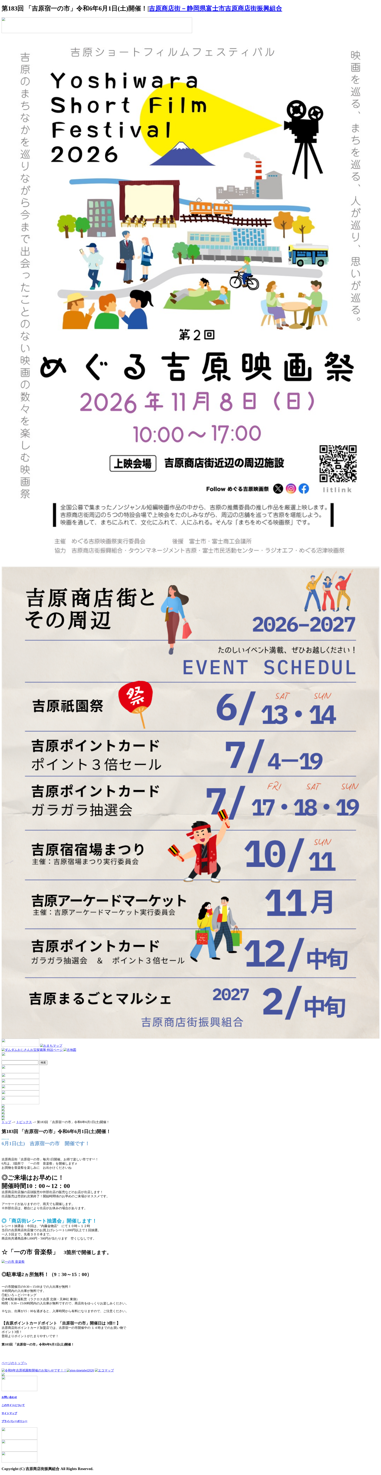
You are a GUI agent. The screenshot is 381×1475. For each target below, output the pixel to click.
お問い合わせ (9, 1397)
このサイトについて (13, 1405)
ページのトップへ (14, 1363)
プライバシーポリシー (14, 1421)
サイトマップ (9, 1413)
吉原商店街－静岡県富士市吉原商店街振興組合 (215, 8)
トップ (6, 1122)
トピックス (24, 1122)
